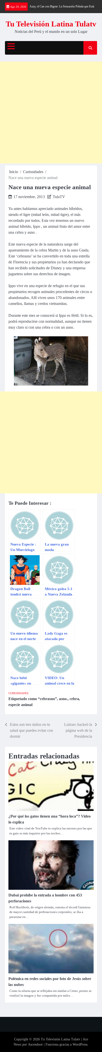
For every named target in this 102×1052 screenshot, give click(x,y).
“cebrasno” (47, 699)
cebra (74, 699)
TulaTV (59, 197)
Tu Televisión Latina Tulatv (51, 24)
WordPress (80, 1044)
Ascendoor (35, 1044)
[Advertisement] (51, 112)
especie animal (20, 705)
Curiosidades (18, 693)
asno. (63, 699)
